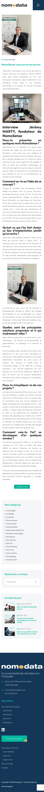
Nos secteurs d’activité (10, 748)
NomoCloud (7, 710)
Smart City (10, 550)
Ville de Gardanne (11, 252)
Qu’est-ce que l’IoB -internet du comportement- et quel (27, 633)
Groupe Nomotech (34, 86)
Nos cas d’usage (7, 764)
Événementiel (11, 524)
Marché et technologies (14, 533)
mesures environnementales (28, 340)
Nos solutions (11, 540)
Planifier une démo (14, 738)
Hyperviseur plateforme (15, 530)
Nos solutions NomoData (10, 707)
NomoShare (7, 722)
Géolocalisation (12, 527)
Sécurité (9, 543)
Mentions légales (7, 786)
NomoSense (10, 537)
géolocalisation (8, 343)
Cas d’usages (11, 510)
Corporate (10, 517)
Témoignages (11, 556)
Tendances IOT (11, 560)
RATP (16, 398)
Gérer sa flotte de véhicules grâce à (27, 608)
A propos (5, 768)
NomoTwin (7, 718)
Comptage (10, 514)
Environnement (11, 520)
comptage (22, 343)
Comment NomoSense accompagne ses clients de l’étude (26, 620)
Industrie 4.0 (7, 760)
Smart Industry (11, 553)
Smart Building (11, 547)
